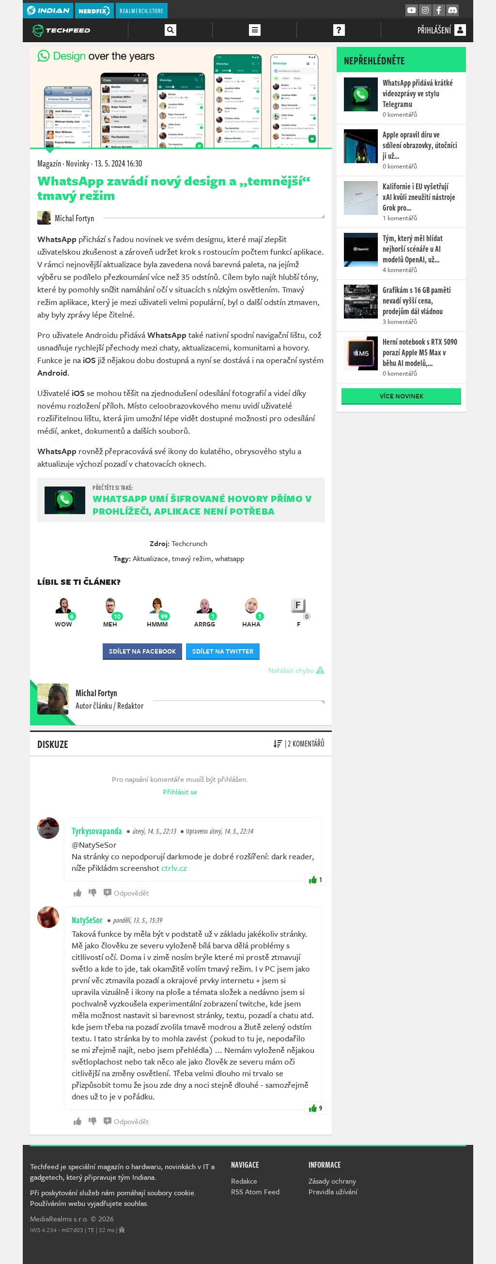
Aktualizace (150, 558)
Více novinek (401, 396)
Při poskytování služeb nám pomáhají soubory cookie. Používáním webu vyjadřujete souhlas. (113, 1197)
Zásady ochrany (332, 1181)
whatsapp (229, 558)
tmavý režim (191, 558)
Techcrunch (189, 543)
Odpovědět (131, 892)
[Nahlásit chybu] (122, 1229)
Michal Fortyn (73, 218)
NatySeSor (87, 920)
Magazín (49, 163)
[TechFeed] (61, 29)
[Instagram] (425, 10)
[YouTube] (411, 10)
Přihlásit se (180, 791)
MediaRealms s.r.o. (59, 1218)
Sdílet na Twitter (222, 651)
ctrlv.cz (173, 868)
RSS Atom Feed (255, 1191)
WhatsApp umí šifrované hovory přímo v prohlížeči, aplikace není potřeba (202, 505)
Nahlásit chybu (292, 670)
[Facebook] (439, 10)
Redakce (244, 1181)
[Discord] (452, 10)
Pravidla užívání (333, 1191)
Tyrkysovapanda (97, 831)
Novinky (78, 163)
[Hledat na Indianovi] (170, 30)
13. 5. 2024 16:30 (118, 163)
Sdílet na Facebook (142, 651)
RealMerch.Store (142, 10)
